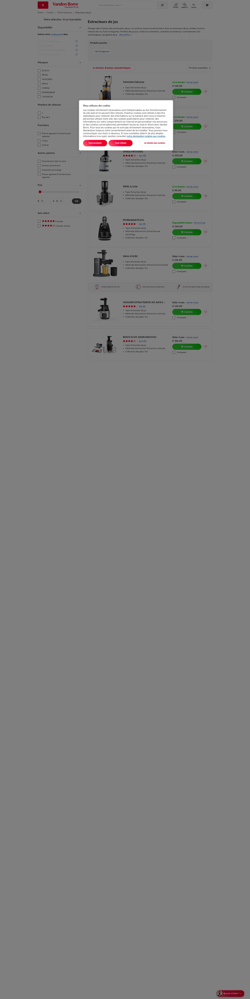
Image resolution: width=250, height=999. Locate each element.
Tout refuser (120, 143)
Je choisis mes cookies (154, 143)
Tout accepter (95, 143)
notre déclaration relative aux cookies (146, 136)
